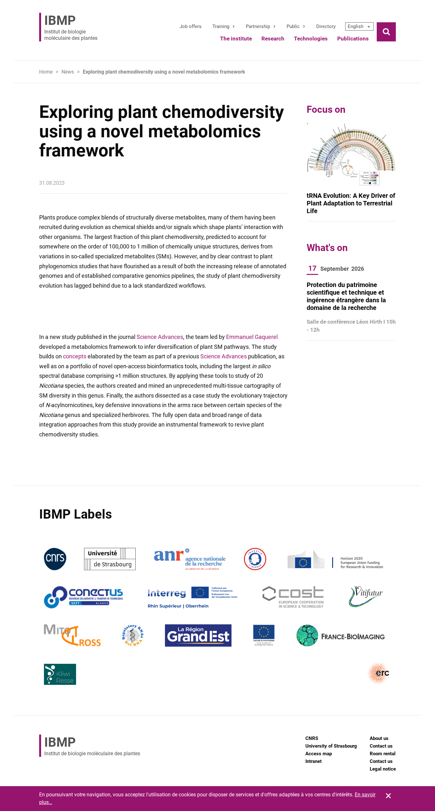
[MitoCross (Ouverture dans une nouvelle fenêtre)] (72, 635)
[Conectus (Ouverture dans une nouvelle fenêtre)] (83, 597)
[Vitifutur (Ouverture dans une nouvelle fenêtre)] (367, 597)
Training (220, 26)
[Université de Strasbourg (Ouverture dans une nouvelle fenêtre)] (109, 559)
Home (46, 72)
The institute (236, 38)
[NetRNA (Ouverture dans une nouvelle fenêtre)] (133, 635)
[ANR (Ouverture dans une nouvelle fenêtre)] (189, 559)
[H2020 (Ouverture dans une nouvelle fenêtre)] (334, 559)
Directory (326, 26)
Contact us (381, 746)
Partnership (258, 26)
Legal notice (383, 769)
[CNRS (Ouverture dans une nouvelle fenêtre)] (55, 559)
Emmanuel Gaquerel (252, 337)
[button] (359, 26)
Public (293, 26)
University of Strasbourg (331, 746)
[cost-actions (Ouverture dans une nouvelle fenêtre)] (293, 597)
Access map (318, 754)
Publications (353, 38)
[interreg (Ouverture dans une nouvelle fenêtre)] (192, 597)
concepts (74, 356)
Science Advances (160, 337)
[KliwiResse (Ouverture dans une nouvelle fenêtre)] (60, 673)
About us (379, 738)
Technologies (311, 38)
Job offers (191, 26)
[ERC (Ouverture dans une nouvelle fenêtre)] (378, 673)
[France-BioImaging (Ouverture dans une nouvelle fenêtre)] (340, 635)
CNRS (311, 738)
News (67, 72)
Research (272, 38)
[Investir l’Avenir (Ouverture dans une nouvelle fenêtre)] (255, 559)
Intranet (313, 761)
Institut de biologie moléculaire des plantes (70, 27)
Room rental (383, 754)
